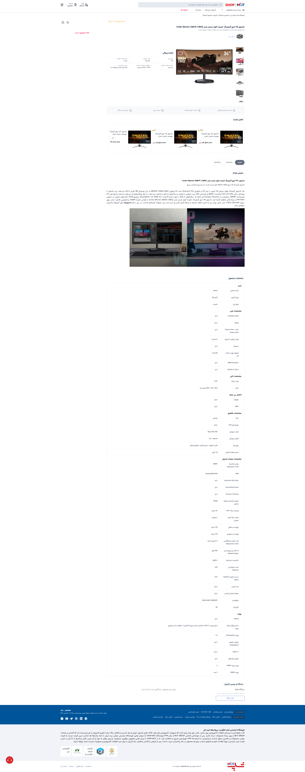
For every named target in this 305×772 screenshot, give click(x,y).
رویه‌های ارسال (228, 712)
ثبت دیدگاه (230, 698)
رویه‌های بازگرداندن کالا (204, 717)
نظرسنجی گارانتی (158, 717)
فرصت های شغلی (193, 712)
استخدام (88, 766)
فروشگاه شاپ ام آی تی (237, 15)
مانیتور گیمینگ (207, 15)
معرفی (239, 162)
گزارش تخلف (168, 717)
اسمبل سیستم (210, 10)
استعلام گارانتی (226, 717)
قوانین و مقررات (190, 717)
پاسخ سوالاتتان (217, 712)
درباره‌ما (71, 766)
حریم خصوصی (178, 717)
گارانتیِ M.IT (216, 717)
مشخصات (229, 162)
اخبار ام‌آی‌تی (79, 766)
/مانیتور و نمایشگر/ (223, 15)
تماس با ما (64, 766)
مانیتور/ (214, 15)
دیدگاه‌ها (217, 162)
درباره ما (198, 10)
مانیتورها (127, 202)
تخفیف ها (184, 10)
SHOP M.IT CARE (206, 712)
